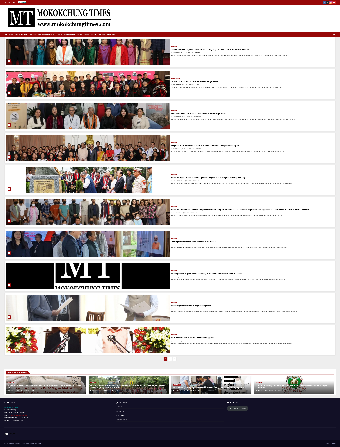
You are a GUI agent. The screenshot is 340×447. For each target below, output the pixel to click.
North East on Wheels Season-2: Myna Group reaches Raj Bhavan (198, 113)
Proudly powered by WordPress (12, 443)
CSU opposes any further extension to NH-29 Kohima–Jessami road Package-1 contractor (292, 386)
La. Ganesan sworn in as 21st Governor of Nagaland (192, 338)
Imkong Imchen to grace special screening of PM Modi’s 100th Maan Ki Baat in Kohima (206, 273)
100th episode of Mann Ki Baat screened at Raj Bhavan (193, 241)
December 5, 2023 (179, 85)
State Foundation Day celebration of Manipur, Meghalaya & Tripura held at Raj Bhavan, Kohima (210, 49)
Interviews (111, 34)
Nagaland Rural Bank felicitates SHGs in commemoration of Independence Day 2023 (205, 145)
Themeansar (38, 443)
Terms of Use (120, 411)
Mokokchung (11, 382)
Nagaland (174, 46)
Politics (102, 34)
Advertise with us (121, 420)
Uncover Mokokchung (46, 34)
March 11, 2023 (178, 309)
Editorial (25, 34)
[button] (334, 34)
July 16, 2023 (177, 213)
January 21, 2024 (178, 53)
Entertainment (69, 34)
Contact (334, 443)
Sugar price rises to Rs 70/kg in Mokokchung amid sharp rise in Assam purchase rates (44, 386)
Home (11, 34)
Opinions (33, 34)
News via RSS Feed (90, 34)
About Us (119, 407)
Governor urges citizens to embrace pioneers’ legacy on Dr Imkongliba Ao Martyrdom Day (208, 177)
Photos (79, 34)
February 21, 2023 (179, 341)
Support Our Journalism (237, 408)
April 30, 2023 (177, 277)
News (17, 34)
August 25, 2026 (14, 390)
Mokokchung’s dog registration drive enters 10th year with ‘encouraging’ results (209, 387)
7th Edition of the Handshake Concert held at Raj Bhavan (194, 81)
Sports (59, 34)
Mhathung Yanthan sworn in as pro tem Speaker (191, 306)
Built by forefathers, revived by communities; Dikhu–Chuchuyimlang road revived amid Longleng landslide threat (127, 386)
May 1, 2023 (176, 245)
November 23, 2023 (179, 117)
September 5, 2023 (179, 149)
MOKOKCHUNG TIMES (193, 53)
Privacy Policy (120, 415)
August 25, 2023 (178, 181)
